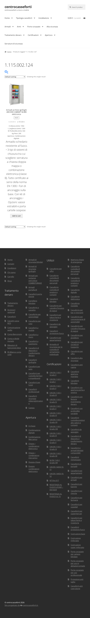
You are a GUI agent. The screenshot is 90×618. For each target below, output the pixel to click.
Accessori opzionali (11, 311)
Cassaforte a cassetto (34, 308)
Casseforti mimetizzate (76, 458)
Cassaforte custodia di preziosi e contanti (54, 291)
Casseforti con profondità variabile (77, 411)
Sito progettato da (12, 605)
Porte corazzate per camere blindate (77, 554)
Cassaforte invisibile (75, 304)
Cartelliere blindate (33, 302)
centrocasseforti (18, 6)
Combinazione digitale (34, 431)
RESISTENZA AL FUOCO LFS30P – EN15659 (56, 487)
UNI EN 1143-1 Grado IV (55, 400)
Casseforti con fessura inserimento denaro (77, 401)
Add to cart (16, 216)
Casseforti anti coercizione (77, 587)
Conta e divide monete (13, 339)
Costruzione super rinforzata (77, 546)
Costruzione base (78, 534)
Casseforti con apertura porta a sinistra (78, 390)
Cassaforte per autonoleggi (35, 315)
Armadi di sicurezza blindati (36, 260)
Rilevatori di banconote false (14, 346)
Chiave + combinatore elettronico (34, 446)
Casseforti (11, 316)
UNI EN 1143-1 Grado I (55, 380)
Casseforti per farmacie (76, 499)
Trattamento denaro (13, 35)
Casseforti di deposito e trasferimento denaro (34, 352)
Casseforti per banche (76, 485)
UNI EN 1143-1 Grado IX (55, 434)
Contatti (10, 264)
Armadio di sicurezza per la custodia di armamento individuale (56, 349)
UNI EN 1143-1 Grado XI (55, 448)
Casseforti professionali (34, 390)
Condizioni (11, 268)
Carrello (10, 276)
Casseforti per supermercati (76, 512)
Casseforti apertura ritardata (75, 374)
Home (7, 18)
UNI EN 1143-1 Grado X (55, 441)
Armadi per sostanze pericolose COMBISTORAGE (35, 279)
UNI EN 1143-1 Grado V (55, 407)
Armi (19, 26)
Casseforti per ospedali (76, 505)
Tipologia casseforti (24, 18)
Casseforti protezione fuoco (57, 332)
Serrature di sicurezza (14, 43)
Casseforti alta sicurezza (77, 359)
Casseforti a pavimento (33, 342)
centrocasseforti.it (30, 605)
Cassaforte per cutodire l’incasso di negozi (57, 308)
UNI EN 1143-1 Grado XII (55, 454)
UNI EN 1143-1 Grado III (55, 394)
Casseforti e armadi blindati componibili (77, 450)
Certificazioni (33, 35)
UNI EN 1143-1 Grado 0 (55, 373)
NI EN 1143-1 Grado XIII (55, 461)
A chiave (32, 426)
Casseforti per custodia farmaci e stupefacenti (35, 376)
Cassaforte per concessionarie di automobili (78, 319)
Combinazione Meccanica (34, 438)
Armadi (8, 26)
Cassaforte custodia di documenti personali (54, 279)
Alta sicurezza (52, 26)
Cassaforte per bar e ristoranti (77, 311)
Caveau (32, 408)
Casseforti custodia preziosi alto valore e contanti (78, 421)
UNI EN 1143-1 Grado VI (55, 414)
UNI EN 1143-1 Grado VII (55, 421)
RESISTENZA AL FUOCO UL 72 (56, 495)
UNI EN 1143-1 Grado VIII (55, 427)
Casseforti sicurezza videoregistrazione (36, 400)
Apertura (48, 35)
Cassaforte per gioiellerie (77, 336)
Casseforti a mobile (33, 329)
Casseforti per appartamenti (55, 339)
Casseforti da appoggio (55, 325)
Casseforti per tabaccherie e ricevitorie (55, 317)
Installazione (44, 18)
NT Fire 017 (54, 480)
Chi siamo (11, 272)
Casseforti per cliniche (76, 492)
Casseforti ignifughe (33, 361)
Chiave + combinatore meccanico (34, 455)
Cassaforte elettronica (75, 297)
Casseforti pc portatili (76, 465)
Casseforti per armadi (76, 478)
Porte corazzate (33, 26)
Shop (9, 281)
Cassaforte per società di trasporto (77, 344)
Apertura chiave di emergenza (77, 260)
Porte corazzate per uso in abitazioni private (78, 563)
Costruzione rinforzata (76, 539)
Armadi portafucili (33, 288)
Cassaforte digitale (75, 291)
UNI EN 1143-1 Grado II (55, 387)
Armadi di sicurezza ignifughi (33, 269)
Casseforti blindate (54, 300)
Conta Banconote (14, 334)
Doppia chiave (34, 462)
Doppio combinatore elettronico (34, 469)
